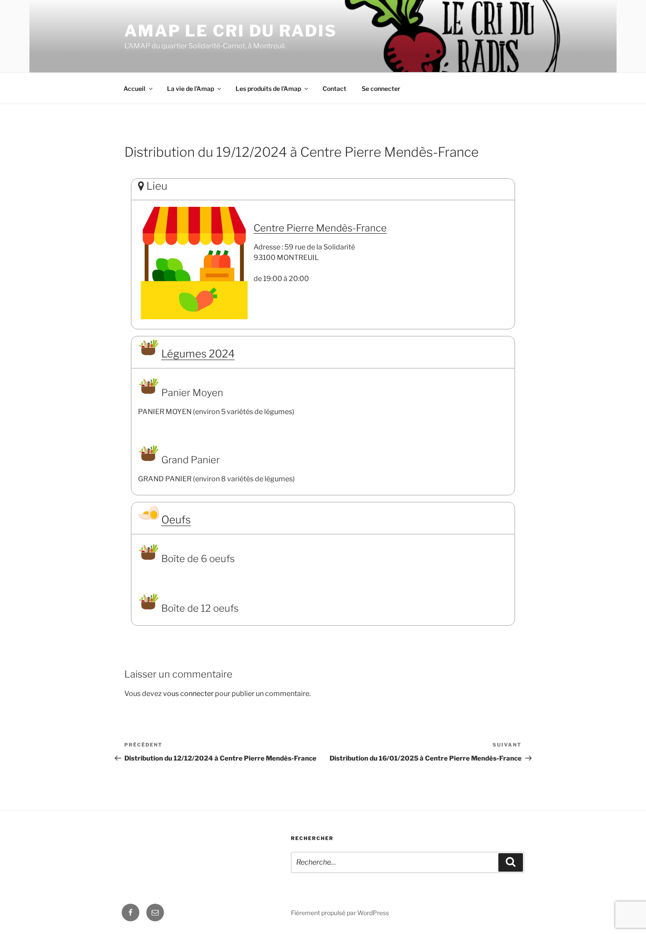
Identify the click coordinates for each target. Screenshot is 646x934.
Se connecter (381, 88)
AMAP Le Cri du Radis (230, 30)
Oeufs (176, 519)
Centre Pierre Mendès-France (320, 228)
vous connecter (188, 693)
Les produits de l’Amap (268, 88)
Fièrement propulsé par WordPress (340, 912)
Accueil (134, 88)
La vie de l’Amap (190, 88)
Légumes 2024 (198, 353)
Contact (334, 88)
